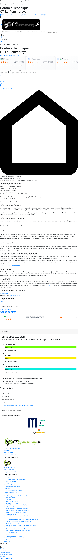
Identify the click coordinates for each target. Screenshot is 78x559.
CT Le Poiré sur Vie (9, 507)
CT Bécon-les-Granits (10, 481)
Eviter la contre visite (32, 32)
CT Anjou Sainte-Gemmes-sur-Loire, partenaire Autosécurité (21, 519)
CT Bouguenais (8, 483)
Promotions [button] (5, 331)
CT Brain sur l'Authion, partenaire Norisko (15, 485)
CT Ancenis (7, 477)
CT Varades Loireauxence (11, 532)
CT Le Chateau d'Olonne (11, 503)
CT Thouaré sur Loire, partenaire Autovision (16, 529)
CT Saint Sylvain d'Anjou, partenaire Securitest (17, 530)
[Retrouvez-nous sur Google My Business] (1, 17)
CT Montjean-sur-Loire (10, 494)
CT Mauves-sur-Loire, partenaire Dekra (15, 512)
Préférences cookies (6, 309)
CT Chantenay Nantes (10, 514)
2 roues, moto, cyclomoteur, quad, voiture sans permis (17, 405)
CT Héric (6, 534)
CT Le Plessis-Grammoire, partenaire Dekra (16, 505)
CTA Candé (7, 488)
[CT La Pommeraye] (23, 442)
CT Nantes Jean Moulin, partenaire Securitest (17, 516)
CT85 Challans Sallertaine (11, 492)
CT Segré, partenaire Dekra (11, 523)
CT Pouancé (7, 518)
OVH (1, 301)
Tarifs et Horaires (20, 32)
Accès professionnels (10, 454)
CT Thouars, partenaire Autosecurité (14, 540)
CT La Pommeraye (9, 499)
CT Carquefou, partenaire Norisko (13, 490)
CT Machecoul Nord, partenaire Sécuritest (16, 508)
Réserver (6, 39)
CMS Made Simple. (15, 295)
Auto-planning (4, 293)
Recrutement (7, 456)
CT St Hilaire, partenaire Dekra (12, 527)
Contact (50, 285)
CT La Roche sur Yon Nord (11, 501)
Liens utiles (7, 450)
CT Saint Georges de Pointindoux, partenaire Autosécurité (20, 525)
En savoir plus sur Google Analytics (10, 265)
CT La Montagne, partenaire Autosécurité (15, 496)
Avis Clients (42, 32)
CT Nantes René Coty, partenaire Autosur (15, 538)
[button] (8, 311)
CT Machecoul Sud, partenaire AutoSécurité (16, 510)
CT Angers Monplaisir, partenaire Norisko (15, 479)
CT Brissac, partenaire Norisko (12, 486)
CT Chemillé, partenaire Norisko (13, 536)
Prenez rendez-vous (7, 32)
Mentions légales (8, 452)
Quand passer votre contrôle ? (12, 448)
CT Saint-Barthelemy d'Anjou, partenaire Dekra (17, 521)
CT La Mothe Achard (10, 497)
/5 (9, 55)
